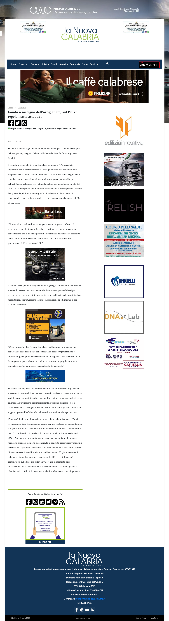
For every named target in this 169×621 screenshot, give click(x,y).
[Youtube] (87, 610)
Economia (75, 64)
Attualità (63, 64)
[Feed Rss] (92, 610)
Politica (45, 64)
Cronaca (35, 64)
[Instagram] (81, 610)
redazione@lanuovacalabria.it (90, 599)
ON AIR (152, 64)
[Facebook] (76, 610)
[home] (80, 33)
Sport (85, 64)
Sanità (54, 64)
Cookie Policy (141, 618)
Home (13, 64)
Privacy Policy (153, 618)
